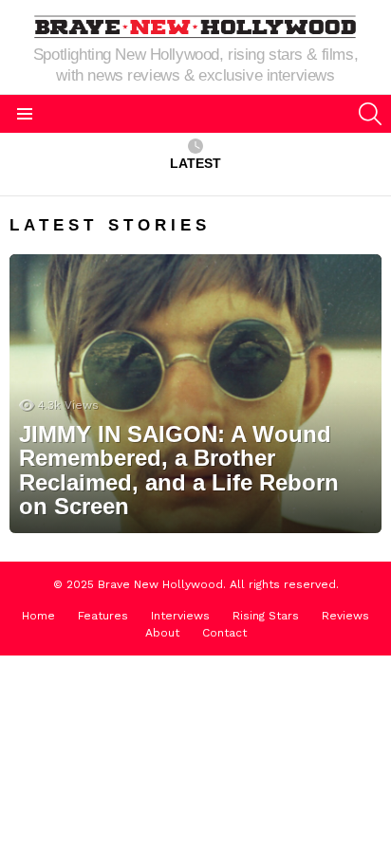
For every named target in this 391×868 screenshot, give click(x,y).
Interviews (180, 615)
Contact (224, 632)
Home (38, 615)
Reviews (345, 615)
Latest (195, 163)
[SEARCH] (370, 114)
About (162, 632)
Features (103, 615)
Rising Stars (266, 615)
